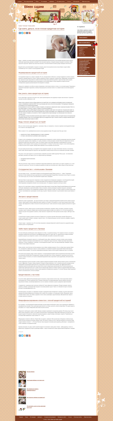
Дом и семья (82, 70)
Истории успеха (61, 1)
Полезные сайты (78, 417)
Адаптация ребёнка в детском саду (35, 380)
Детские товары (83, 68)
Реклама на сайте (62, 417)
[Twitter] (22, 33)
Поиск (37, 1)
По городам (44, 1)
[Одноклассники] (25, 33)
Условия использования (50, 417)
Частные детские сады (84, 73)
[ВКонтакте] (20, 33)
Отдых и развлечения (84, 67)
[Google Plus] (29, 33)
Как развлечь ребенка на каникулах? (36, 397)
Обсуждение (76, 1)
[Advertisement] (32, 46)
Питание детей (82, 65)
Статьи (69, 1)
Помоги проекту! (83, 37)
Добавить (51, 1)
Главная (20, 1)
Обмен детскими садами (56, 419)
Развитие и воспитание (84, 62)
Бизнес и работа (31, 25)
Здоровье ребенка (83, 64)
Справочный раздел (84, 61)
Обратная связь (86, 1)
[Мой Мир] (27, 33)
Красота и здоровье (84, 71)
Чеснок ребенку (30, 371)
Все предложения (28, 1)
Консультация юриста (84, 42)
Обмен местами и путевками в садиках (34, 6)
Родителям (25, 25)
